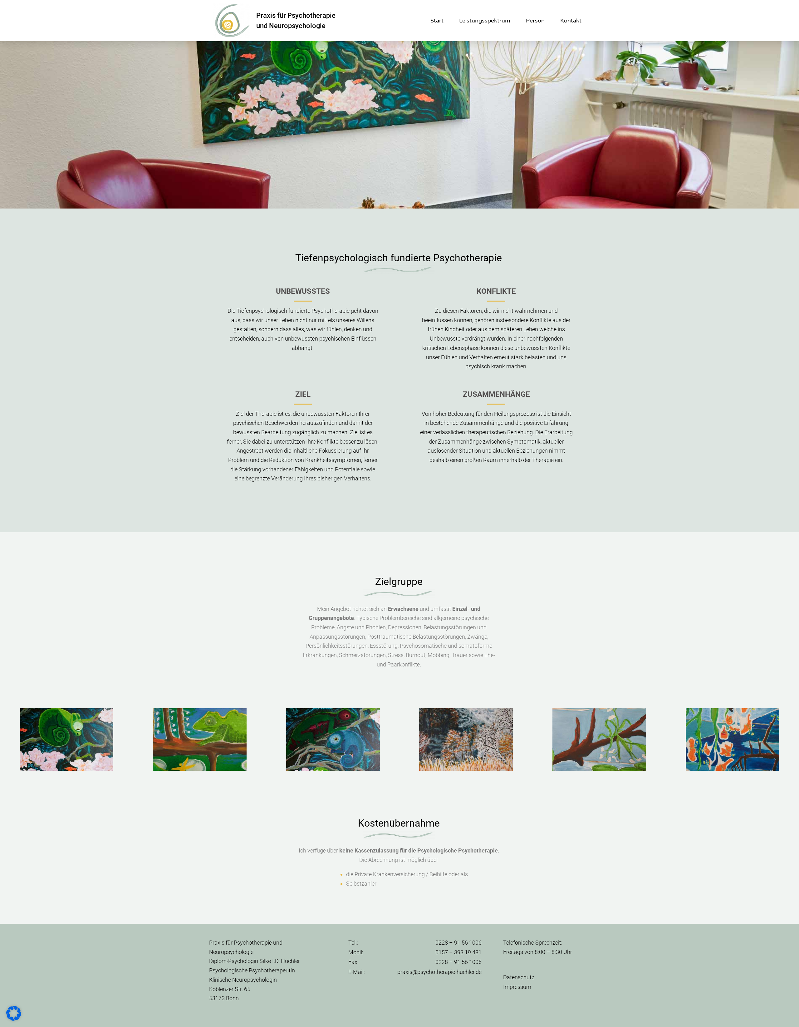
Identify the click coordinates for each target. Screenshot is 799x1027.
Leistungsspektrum (484, 20)
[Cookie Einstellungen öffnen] (13, 1018)
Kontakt (570, 20)
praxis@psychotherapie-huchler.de (439, 972)
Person (535, 20)
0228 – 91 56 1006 (458, 942)
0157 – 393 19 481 (458, 952)
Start (437, 20)
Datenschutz (518, 977)
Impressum (517, 987)
